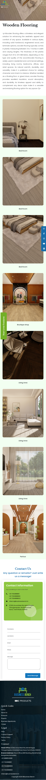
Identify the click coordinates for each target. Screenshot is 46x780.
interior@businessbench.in (18, 601)
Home (3, 710)
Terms (3, 740)
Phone (9, 650)
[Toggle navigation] (43, 3)
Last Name (10, 636)
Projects (3, 718)
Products (4, 715)
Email (9, 643)
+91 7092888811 (14, 594)
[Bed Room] (23, 147)
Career (3, 724)
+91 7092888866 (14, 596)
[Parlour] (23, 553)
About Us (4, 713)
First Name (10, 629)
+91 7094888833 (14, 598)
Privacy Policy (5, 737)
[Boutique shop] (23, 321)
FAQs (3, 731)
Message (10, 656)
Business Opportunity (8, 721)
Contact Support (7, 734)
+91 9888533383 (6, 758)
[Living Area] (23, 379)
